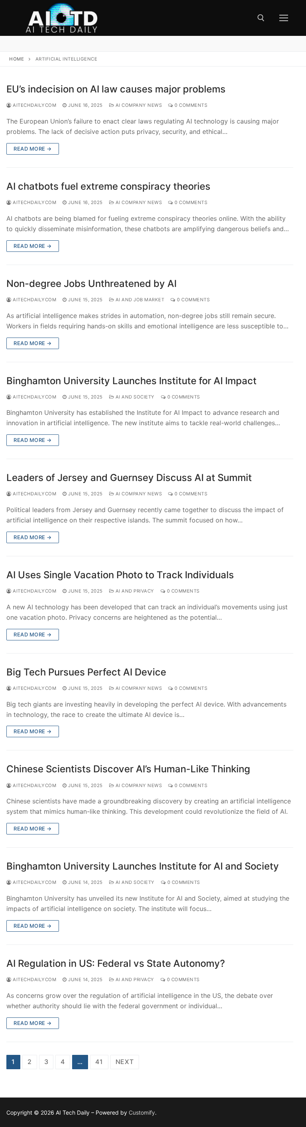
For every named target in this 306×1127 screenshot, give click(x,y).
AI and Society (134, 397)
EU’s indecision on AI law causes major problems (116, 89)
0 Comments (190, 105)
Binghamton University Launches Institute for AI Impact (131, 381)
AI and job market (139, 299)
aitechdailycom (34, 105)
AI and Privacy (134, 591)
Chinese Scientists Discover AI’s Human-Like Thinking (128, 769)
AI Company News (138, 105)
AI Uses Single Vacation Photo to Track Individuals (120, 575)
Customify (142, 1112)
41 (99, 1062)
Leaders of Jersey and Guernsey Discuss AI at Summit (129, 477)
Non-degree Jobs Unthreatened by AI (91, 283)
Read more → (33, 148)
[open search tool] (261, 18)
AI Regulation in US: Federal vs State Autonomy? (115, 963)
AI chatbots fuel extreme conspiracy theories (108, 186)
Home (16, 59)
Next (125, 1062)
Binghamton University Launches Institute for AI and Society (142, 866)
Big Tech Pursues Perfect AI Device (86, 672)
